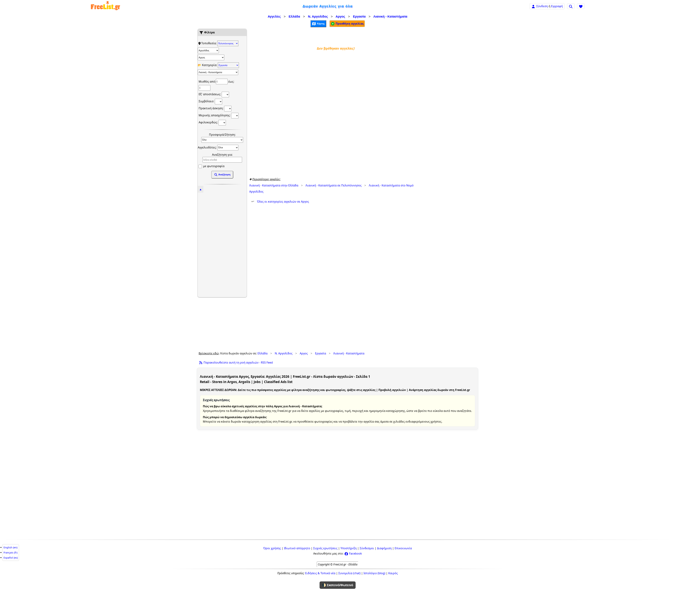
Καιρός (393, 573)
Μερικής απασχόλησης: (215, 115)
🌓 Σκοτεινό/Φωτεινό (337, 585)
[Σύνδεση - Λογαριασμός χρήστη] (533, 6)
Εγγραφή (557, 6)
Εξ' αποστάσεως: (210, 94)
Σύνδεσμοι (367, 548)
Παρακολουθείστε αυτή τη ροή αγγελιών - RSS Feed (238, 362)
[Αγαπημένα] (580, 6)
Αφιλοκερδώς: (208, 122)
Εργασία (359, 16)
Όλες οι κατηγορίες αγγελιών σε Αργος (280, 201)
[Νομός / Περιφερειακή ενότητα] (208, 50)
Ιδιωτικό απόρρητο (297, 548)
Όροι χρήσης (272, 548)
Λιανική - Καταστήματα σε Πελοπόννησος (334, 185)
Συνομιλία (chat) (349, 573)
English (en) (10, 547)
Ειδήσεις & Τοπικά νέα (320, 573)
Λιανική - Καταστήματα (390, 16)
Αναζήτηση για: (222, 155)
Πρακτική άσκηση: (211, 108)
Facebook (355, 553)
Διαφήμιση (384, 548)
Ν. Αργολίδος (318, 16)
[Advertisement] (222, 244)
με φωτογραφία (213, 166)
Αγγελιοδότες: (207, 147)
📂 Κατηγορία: (208, 65)
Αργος (340, 16)
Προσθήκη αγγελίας (349, 23)
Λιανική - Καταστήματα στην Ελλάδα (273, 185)
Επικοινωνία (403, 548)
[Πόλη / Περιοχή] (211, 57)
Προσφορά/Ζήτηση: (222, 135)
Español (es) (11, 557)
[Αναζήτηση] (570, 6)
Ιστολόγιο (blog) (374, 573)
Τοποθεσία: (209, 43)
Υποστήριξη (348, 548)
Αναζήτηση (224, 174)
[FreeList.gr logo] (105, 6)
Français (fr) (10, 552)
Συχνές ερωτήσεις (325, 548)
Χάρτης (320, 23)
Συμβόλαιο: (207, 101)
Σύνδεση (542, 6)
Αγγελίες (274, 16)
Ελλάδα (294, 16)
